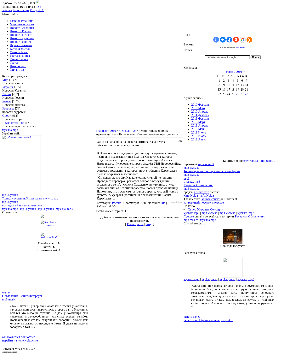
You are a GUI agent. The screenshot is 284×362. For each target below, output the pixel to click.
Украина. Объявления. (198, 185)
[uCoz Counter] (48, 219)
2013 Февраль (200, 118)
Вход (33, 10)
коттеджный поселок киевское (22, 205)
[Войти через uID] (216, 40)
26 (237, 94)
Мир (5, 79)
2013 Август (199, 139)
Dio (163, 203)
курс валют (240, 47)
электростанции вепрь (258, 160)
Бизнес (6, 101)
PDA (40, 10)
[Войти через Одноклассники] (249, 40)
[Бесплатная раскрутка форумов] (232, 276)
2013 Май (197, 129)
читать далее (192, 316)
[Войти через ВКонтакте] (223, 40)
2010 (113, 130)
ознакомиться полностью (18, 337)
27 (242, 94)
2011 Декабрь (200, 115)
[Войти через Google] (243, 40)
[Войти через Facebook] (229, 40)
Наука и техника (13, 122)
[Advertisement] (21, 271)
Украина (8, 87)
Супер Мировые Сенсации (205, 209)
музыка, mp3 (64, 209)
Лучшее (189, 216)
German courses (210, 199)
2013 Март (198, 122)
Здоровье (8, 108)
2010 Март (198, 108)
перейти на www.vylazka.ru (20, 340)
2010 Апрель (199, 111)
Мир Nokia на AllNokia (199, 195)
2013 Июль (198, 136)
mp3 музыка (10, 195)
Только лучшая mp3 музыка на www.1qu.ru (30, 198)
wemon (6, 292)
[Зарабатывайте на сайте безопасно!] (21, 192)
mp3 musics (191, 220)
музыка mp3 (10, 130)
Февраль (124, 130)
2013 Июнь (198, 132)
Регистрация (21, 10)
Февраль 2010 (233, 71)
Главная (7, 10)
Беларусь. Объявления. (250, 216)
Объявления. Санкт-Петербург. (22, 296)
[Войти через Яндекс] (236, 40)
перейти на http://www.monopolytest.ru (208, 320)
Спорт (6, 115)
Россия (6, 94)
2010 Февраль (200, 104)
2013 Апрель (199, 125)
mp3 (186, 178)
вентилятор (201, 192)
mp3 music (8, 299)
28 (134, 130)
